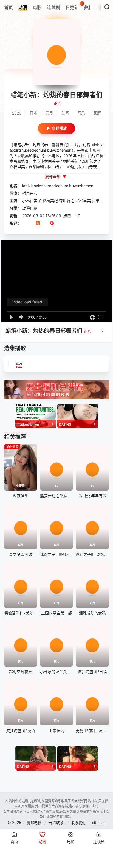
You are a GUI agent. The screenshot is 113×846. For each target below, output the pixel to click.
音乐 (81, 113)
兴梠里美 (83, 200)
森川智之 (66, 200)
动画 (65, 113)
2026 (16, 113)
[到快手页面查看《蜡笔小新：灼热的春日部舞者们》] (38, 223)
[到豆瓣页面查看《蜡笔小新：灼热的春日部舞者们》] (24, 223)
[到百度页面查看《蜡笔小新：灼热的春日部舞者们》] (65, 223)
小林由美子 (31, 200)
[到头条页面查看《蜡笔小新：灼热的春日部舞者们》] (45, 223)
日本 (33, 113)
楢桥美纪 (50, 200)
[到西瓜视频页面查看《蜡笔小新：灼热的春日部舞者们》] (52, 223)
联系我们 (79, 822)
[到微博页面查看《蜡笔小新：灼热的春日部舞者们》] (58, 223)
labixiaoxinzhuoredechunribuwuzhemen (57, 185)
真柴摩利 (99, 200)
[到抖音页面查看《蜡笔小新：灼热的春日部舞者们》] (31, 223)
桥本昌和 (30, 193)
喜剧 (49, 113)
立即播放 (59, 128)
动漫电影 (30, 208)
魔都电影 (34, 822)
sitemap (99, 822)
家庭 (97, 113)
